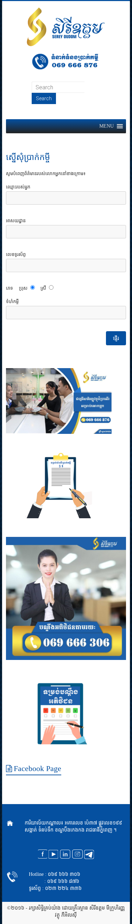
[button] (106, 126)
